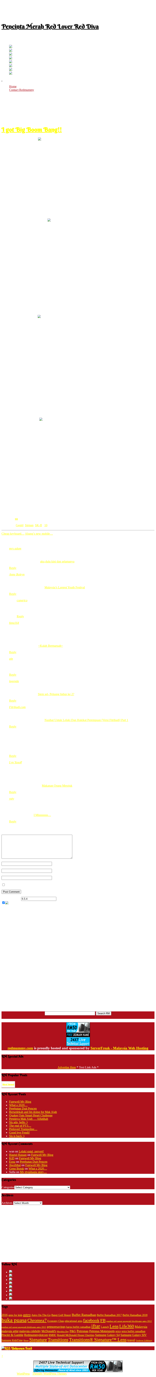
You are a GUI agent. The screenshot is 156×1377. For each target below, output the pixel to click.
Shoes (26, 1340)
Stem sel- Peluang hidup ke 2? (56, 694)
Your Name (59, 863)
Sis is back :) (16, 1136)
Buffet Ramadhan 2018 (135, 1315)
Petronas (82, 1331)
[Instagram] (10, 62)
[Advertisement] (78, 10)
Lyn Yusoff (15, 762)
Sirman (29, 525)
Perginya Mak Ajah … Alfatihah (28, 1118)
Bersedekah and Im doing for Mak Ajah (33, 1112)
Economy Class (55, 1321)
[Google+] (10, 54)
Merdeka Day (63, 1331)
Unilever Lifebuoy (144, 1340)
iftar (95, 1326)
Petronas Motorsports (102, 1331)
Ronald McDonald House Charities (75, 1335)
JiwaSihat (15, 1165)
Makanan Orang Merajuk (57, 785)
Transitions (58, 1339)
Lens (114, 1326)
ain (11, 658)
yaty (11, 798)
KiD (11, 1158)
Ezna (12, 1161)
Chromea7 (37, 1320)
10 (16, 519)
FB (103, 1320)
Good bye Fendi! (19, 1132)
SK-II (38, 525)
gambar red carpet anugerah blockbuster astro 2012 (129, 1321)
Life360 (126, 1326)
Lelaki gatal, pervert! (31, 1151)
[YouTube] (10, 58)
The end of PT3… (20, 1125)
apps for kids (15, 1315)
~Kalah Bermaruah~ (50, 645)
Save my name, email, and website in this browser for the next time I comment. (53, 885)
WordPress (23, 1373)
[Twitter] (10, 46)
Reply (12, 568)
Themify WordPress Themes (49, 1373)
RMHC (52, 1335)
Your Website (60, 877)
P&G (73, 1331)
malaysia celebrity (30, 1331)
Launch (105, 1327)
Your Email (59, 870)
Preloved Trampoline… (23, 1129)
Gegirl (19, 525)
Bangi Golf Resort (61, 1315)
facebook (91, 1320)
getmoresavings (56, 1327)
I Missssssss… (42, 815)
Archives (7, 1202)
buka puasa (14, 1320)
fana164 (14, 622)
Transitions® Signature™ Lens (98, 1339)
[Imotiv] (10, 69)
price (118, 1331)
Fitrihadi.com (17, 707)
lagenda (14, 681)
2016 (5, 1315)
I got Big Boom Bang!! (32, 129)
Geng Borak (16, 1168)
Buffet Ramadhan (84, 1315)
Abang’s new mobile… (39, 533)
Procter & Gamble (12, 1335)
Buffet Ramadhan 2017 (109, 1315)
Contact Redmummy (21, 89)
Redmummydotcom (36, 1335)
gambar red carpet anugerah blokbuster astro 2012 (24, 1327)
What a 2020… (18, 1105)
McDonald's (48, 1331)
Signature (38, 1339)
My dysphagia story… (33, 1172)
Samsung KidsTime (12, 1340)
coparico (22, 600)
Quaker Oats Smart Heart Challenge (31, 1115)
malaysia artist (10, 1331)
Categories (8, 1187)
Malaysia (141, 1327)
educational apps (73, 1321)
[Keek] (10, 65)
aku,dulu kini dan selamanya (57, 561)
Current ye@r (11, 898)
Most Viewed (8, 1084)
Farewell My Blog (20, 1101)
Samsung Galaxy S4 (107, 1335)
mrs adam (15, 548)
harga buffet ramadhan (78, 1327)
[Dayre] (10, 73)
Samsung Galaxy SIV (133, 1335)
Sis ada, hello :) (18, 1122)
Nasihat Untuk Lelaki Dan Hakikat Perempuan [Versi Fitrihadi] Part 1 (86, 720)
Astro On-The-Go (41, 1315)
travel (131, 1340)
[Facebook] (10, 50)
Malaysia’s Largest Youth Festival (65, 587)
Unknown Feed (21, 1348)
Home (13, 86)
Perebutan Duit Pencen (23, 1108)
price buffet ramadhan (133, 1331)
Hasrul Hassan (18, 1154)
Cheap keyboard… (13, 533)
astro (27, 1315)
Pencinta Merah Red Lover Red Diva (50, 26)
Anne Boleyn (17, 574)
